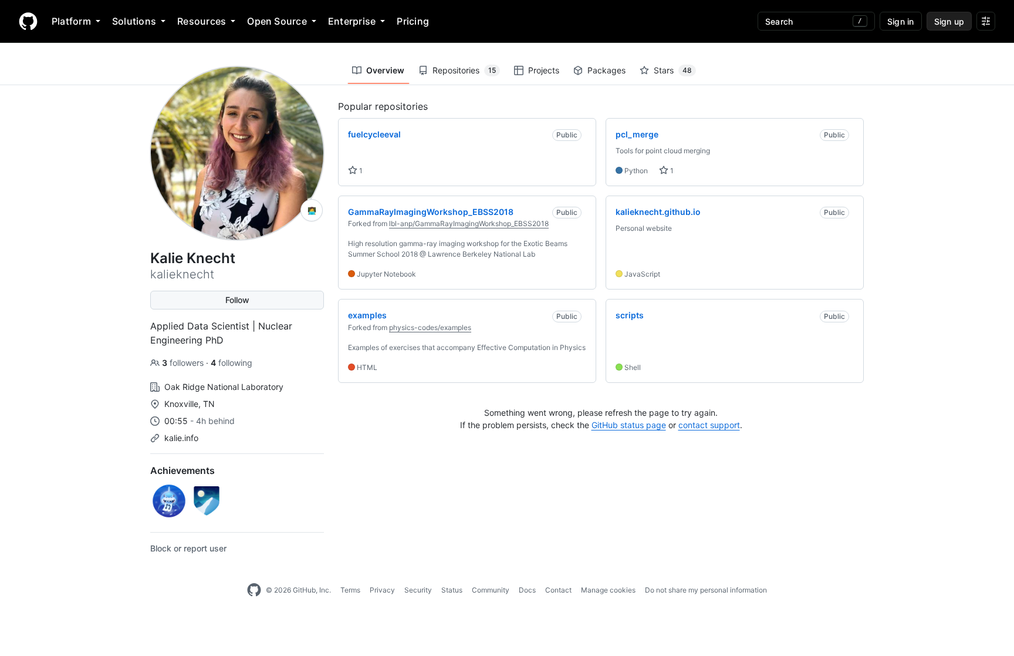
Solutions (134, 21)
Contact (558, 590)
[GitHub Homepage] (254, 590)
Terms (350, 590)
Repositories (464, 70)
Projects (543, 70)
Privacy (382, 590)
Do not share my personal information (706, 590)
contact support (709, 425)
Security (418, 590)
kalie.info (181, 438)
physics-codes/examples (430, 327)
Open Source (277, 21)
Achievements (182, 470)
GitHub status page (629, 425)
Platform (71, 21)
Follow (237, 300)
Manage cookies (608, 590)
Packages (606, 70)
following (231, 363)
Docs (527, 590)
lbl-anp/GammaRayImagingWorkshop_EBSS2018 (469, 223)
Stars (673, 70)
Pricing (413, 21)
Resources (201, 21)
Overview (385, 70)
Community (490, 590)
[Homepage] (28, 21)
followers (184, 363)
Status (451, 590)
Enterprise (352, 21)
